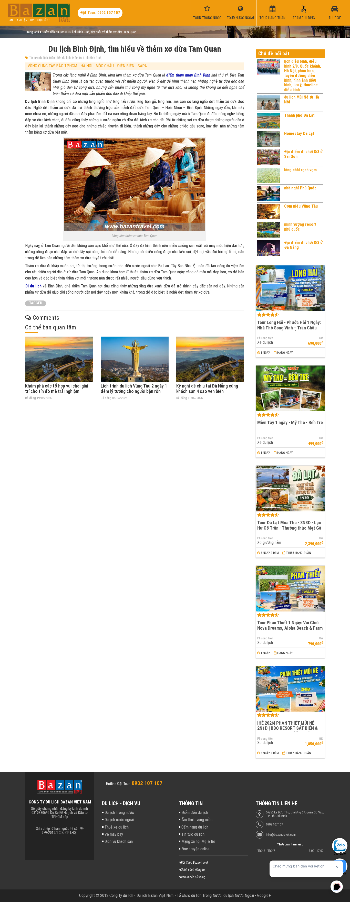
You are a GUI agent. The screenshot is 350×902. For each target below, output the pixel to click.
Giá (321, 338)
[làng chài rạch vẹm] (268, 175)
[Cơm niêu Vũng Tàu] (268, 211)
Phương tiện (265, 338)
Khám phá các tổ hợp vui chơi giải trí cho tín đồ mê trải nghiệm (56, 388)
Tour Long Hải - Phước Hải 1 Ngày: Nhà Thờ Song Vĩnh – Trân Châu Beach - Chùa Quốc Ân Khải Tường (289, 328)
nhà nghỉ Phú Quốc (300, 188)
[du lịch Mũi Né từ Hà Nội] (268, 102)
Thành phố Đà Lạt (299, 115)
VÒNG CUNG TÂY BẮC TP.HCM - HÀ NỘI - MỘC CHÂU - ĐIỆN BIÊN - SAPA (87, 65)
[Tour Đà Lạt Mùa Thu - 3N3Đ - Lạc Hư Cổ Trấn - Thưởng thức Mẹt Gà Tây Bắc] (290, 488)
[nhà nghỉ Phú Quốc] (268, 193)
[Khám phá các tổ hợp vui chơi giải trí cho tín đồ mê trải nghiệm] (59, 359)
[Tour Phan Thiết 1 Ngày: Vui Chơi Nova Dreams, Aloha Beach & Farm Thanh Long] (290, 588)
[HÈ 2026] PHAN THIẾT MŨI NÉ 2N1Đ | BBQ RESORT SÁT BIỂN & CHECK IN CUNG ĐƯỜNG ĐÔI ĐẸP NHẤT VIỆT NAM (288, 731)
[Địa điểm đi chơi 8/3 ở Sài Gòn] (268, 157)
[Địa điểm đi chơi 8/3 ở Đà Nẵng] (268, 248)
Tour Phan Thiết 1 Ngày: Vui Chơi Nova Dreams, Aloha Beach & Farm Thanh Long (290, 628)
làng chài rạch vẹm (300, 169)
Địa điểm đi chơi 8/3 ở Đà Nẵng (303, 245)
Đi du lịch (33, 286)
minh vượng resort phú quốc (300, 226)
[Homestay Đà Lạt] (268, 139)
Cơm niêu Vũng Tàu (301, 206)
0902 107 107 (274, 824)
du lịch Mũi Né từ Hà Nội (301, 99)
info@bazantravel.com (281, 834)
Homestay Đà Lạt (299, 133)
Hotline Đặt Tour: (118, 784)
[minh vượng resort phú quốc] (268, 230)
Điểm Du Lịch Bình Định (86, 58)
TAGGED (35, 303)
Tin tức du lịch (38, 58)
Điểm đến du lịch (60, 58)
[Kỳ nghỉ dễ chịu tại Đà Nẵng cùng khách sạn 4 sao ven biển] (210, 359)
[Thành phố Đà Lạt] (268, 120)
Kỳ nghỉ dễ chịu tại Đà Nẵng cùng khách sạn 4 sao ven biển (207, 388)
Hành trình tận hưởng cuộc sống (29, 20)
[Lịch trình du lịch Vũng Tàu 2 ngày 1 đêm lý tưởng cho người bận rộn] (135, 359)
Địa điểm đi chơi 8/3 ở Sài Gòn (303, 154)
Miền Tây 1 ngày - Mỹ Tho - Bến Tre (290, 422)
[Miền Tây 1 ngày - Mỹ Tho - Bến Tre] (290, 388)
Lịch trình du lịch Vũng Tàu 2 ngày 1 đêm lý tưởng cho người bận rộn (134, 388)
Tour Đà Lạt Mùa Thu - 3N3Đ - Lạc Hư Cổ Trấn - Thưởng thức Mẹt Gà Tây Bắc (289, 528)
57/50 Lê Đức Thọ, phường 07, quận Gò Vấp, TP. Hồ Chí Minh (295, 814)
